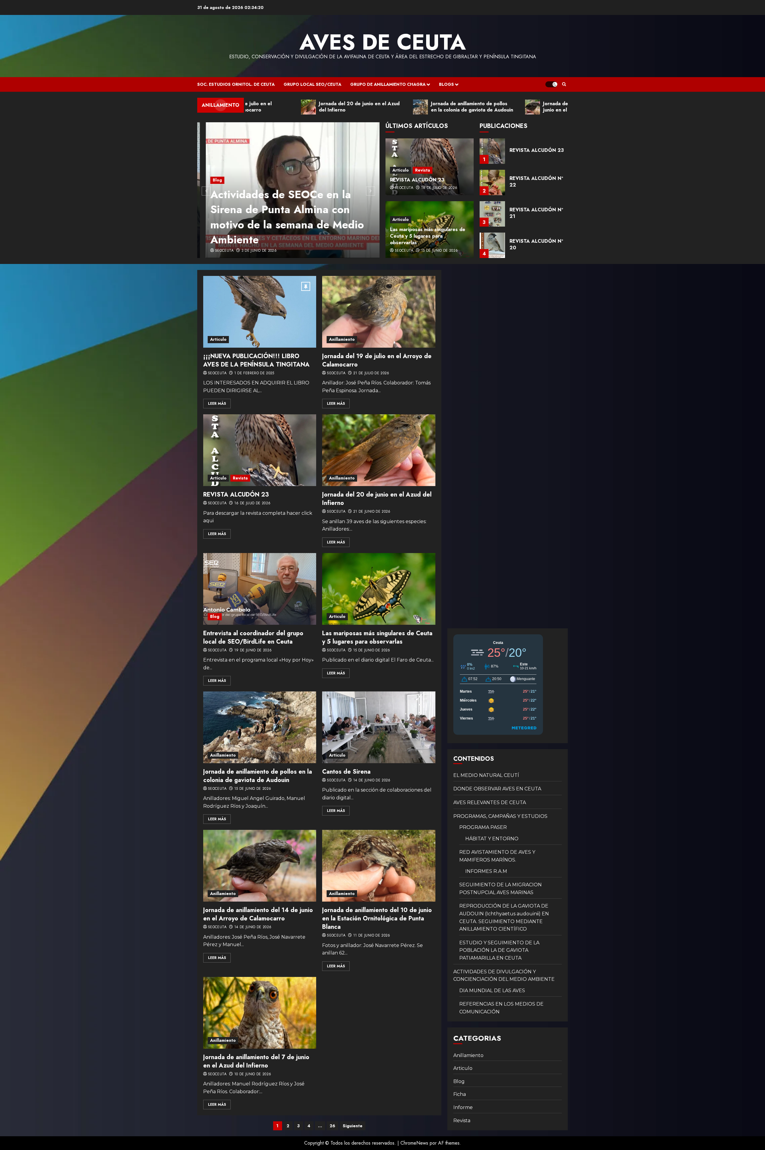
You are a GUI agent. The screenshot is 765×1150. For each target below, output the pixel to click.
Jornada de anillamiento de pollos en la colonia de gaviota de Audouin (257, 775)
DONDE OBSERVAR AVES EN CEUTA (497, 789)
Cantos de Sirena (346, 771)
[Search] (564, 84)
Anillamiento (342, 339)
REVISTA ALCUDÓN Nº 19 (536, 244)
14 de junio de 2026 (372, 780)
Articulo (400, 170)
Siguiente (352, 1126)
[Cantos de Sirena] (378, 727)
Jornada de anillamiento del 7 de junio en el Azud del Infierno (256, 1061)
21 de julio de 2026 (371, 373)
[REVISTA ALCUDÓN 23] (259, 450)
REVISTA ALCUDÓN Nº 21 (536, 181)
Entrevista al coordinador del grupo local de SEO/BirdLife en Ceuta (253, 637)
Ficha (459, 1094)
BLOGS (446, 84)
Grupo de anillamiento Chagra (388, 84)
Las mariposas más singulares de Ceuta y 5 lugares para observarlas (427, 236)
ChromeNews (414, 1143)
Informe (463, 1107)
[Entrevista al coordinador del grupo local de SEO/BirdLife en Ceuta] (259, 589)
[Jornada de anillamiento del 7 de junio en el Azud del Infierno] (259, 1013)
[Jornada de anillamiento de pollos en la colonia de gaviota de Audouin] (259, 727)
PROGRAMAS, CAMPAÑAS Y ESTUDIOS (500, 816)
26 (332, 1126)
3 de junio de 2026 (250, 250)
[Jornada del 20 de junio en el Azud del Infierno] (378, 450)
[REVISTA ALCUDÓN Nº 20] (492, 214)
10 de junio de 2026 (252, 1074)
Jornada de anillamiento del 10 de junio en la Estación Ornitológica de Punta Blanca (377, 918)
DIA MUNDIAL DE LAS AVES (492, 990)
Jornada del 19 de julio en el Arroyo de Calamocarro (377, 360)
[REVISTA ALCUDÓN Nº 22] (492, 151)
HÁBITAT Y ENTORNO (491, 838)
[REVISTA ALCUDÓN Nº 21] (492, 182)
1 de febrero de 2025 (254, 373)
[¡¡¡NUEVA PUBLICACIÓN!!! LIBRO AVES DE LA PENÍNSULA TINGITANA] (259, 312)
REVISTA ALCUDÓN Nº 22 (536, 150)
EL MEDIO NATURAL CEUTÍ (486, 775)
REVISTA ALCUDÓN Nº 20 (536, 213)
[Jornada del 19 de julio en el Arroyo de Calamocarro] (378, 312)
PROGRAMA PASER (483, 827)
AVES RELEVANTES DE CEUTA (489, 802)
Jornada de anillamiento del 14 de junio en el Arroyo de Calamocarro (258, 914)
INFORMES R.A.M (486, 871)
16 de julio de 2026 (439, 188)
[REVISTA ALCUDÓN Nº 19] (492, 245)
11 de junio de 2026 (371, 935)
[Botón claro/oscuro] (551, 84)
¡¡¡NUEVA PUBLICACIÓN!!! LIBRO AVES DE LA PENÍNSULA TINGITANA (256, 360)
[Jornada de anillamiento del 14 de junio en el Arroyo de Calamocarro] (259, 866)
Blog (208, 180)
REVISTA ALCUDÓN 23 (417, 179)
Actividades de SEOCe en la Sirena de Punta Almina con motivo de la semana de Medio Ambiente (278, 217)
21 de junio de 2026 (372, 511)
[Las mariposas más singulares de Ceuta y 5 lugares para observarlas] (378, 589)
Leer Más (217, 403)
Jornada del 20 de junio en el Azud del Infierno (377, 498)
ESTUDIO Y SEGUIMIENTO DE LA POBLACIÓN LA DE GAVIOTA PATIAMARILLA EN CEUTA (499, 950)
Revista (422, 170)
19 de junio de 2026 (253, 650)
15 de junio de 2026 (439, 250)
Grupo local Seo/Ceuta (312, 84)
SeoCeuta (215, 250)
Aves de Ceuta (382, 42)
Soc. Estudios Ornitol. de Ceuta (236, 84)
